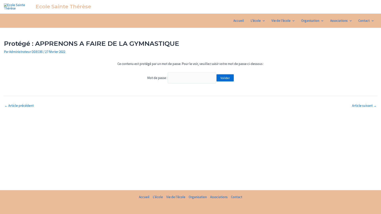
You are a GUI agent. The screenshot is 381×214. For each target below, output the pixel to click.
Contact (364, 20)
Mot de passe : (157, 78)
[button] (263, 21)
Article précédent (19, 105)
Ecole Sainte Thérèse (63, 6)
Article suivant (364, 105)
